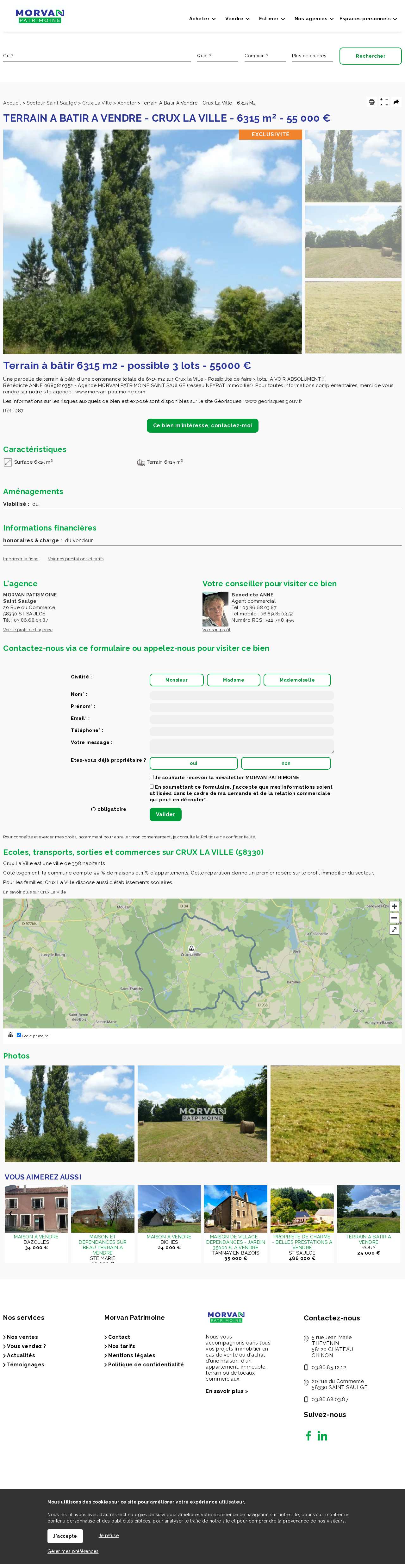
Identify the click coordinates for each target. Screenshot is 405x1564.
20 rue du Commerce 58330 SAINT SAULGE (339, 1384)
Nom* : (79, 694)
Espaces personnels (365, 19)
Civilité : (81, 677)
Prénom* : (83, 706)
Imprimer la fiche (21, 558)
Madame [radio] (233, 680)
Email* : (80, 718)
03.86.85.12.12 (329, 1367)
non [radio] (286, 763)
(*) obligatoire (109, 809)
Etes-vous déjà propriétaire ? (108, 760)
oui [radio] (193, 763)
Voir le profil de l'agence (28, 629)
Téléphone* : (87, 730)
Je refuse (109, 1535)
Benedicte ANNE (252, 595)
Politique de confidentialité (228, 837)
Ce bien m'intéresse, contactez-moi (202, 426)
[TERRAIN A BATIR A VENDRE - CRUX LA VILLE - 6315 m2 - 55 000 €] (353, 166)
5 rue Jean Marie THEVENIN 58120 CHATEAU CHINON (332, 1346)
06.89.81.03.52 (277, 614)
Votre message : (92, 742)
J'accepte (65, 1536)
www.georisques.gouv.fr (273, 401)
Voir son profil (216, 629)
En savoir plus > (227, 1391)
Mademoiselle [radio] (297, 680)
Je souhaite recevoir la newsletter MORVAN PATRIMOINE (227, 777)
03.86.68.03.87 (31, 620)
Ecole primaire (34, 1035)
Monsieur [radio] (176, 680)
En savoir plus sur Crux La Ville (34, 892)
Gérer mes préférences (73, 1551)
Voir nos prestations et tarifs (76, 558)
